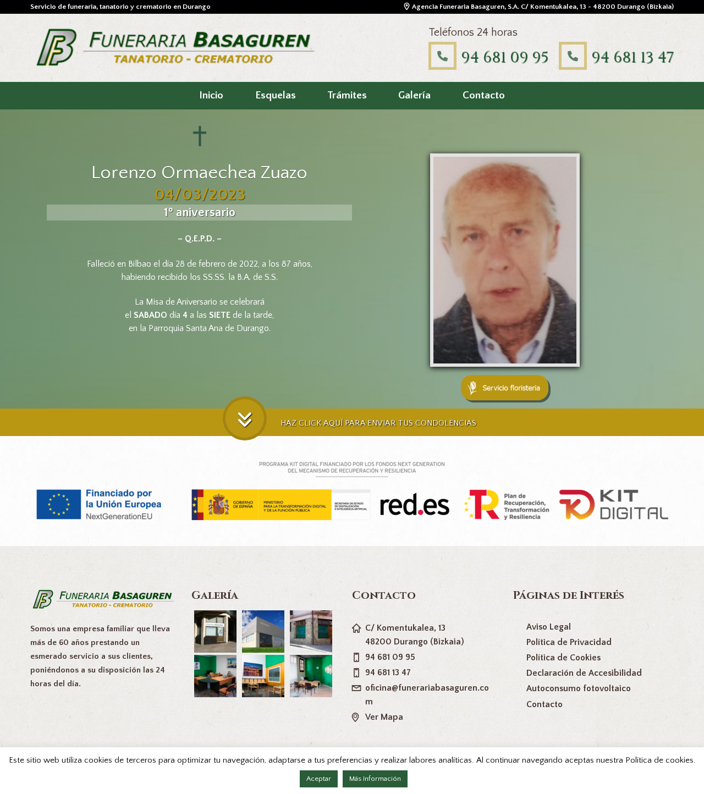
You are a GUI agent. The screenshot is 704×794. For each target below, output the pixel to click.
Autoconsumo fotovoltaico (578, 688)
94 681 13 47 (632, 57)
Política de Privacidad (569, 642)
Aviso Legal (548, 627)
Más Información (375, 778)
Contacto (484, 95)
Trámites (347, 95)
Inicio (211, 95)
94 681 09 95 (504, 57)
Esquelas (275, 95)
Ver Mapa (384, 717)
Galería (414, 95)
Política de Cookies (563, 658)
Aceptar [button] (318, 778)
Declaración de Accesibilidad (584, 673)
